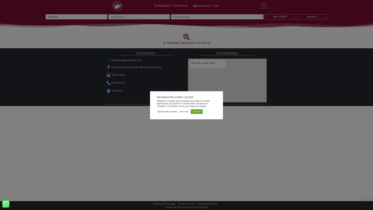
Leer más (184, 111)
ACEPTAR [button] (196, 111)
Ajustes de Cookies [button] (167, 111)
